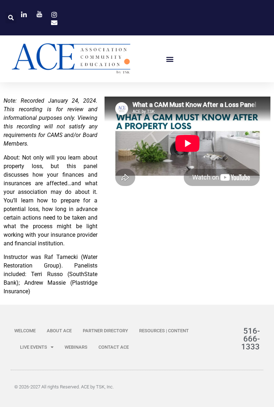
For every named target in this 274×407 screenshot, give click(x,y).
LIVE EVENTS (33, 347)
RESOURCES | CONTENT (164, 330)
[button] (10, 17)
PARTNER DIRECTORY (105, 330)
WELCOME (25, 330)
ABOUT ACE (59, 330)
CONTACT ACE (113, 347)
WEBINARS (76, 347)
